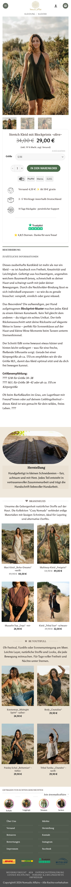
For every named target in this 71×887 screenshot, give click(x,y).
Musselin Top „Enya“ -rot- (18, 625)
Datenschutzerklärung (49, 872)
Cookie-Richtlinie (18, 875)
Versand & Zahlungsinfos (48, 875)
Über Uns (11, 821)
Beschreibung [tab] (11, 249)
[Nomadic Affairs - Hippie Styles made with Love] (35, 6)
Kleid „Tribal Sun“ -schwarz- (53, 625)
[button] (5, 6)
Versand (11, 828)
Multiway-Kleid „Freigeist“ (53, 567)
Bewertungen (13, 841)
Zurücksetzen (58, 151)
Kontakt (46, 834)
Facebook (46, 848)
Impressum (12, 848)
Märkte (45, 821)
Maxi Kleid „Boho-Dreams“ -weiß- (18, 569)
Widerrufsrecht (16, 872)
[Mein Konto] (55, 5)
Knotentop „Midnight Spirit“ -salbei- (18, 711)
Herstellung (48, 828)
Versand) (46, 147)
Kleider (42, 14)
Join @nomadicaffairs (55, 794)
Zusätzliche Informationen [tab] (20, 256)
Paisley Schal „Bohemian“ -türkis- (18, 769)
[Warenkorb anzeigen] (65, 6)
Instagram (47, 841)
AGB (31, 872)
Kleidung (29, 14)
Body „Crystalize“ (53, 709)
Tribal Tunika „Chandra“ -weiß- (53, 769)
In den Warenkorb (43, 168)
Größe (9, 156)
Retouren (11, 834)
